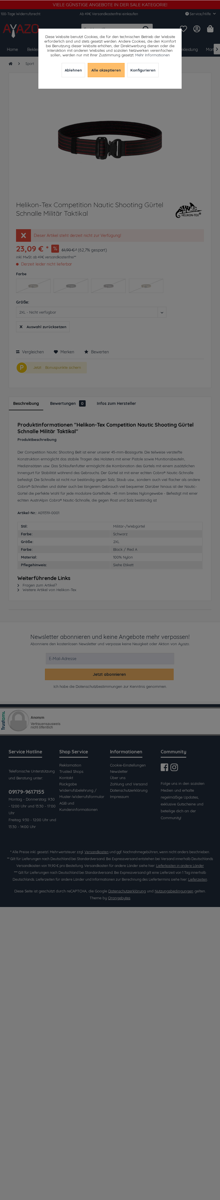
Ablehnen (73, 70)
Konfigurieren (143, 70)
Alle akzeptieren (106, 70)
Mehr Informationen (152, 55)
